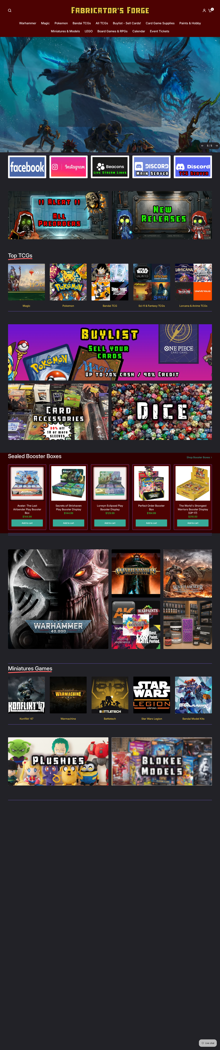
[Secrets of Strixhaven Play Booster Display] (68, 483)
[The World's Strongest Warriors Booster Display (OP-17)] (193, 483)
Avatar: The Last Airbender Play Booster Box (27, 509)
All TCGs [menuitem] (102, 23)
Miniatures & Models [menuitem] (65, 31)
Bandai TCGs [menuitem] (82, 23)
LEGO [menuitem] (89, 31)
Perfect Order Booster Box (151, 507)
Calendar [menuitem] (138, 31)
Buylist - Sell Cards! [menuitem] (127, 23)
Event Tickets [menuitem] (159, 31)
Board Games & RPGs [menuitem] (112, 31)
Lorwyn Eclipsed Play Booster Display (110, 507)
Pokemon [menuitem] (61, 23)
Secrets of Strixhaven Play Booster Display (69, 507)
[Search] (10, 10)
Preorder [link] (109, 105)
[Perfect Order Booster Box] (151, 483)
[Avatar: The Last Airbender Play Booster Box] (27, 483)
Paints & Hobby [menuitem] (190, 23)
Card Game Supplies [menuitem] (160, 23)
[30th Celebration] (110, 94)
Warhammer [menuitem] (27, 23)
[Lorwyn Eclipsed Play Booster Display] (110, 483)
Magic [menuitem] (45, 23)
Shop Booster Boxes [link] (198, 457)
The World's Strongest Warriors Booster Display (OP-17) (193, 509)
